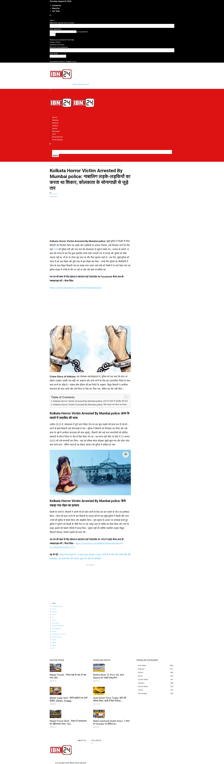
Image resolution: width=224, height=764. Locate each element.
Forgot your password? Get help (62, 40)
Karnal (54, 117)
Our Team (56, 11)
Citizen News (60, 165)
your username (55, 29)
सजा (53, 648)
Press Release (57, 140)
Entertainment (57, 137)
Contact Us (56, 5)
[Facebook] (50, 15)
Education (56, 131)
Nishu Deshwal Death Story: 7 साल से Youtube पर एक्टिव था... (111, 722)
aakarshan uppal (57, 606)
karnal (54, 631)
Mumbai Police (56, 637)
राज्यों (55, 249)
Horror (54, 614)
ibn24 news (55, 623)
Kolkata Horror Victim (58, 634)
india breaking (56, 628)
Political (55, 126)
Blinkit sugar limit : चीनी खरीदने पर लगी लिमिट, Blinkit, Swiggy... (68, 699)
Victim (54, 640)
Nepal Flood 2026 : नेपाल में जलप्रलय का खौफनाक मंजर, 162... (68, 722)
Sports (54, 128)
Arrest (54, 609)
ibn (53, 617)
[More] (128, 200)
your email (54, 53)
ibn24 (54, 620)
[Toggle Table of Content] (125, 397)
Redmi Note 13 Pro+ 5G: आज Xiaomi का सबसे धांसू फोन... (108, 676)
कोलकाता (54, 645)
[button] (50, 90)
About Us (56, 8)
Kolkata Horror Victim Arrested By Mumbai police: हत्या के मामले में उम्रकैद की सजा (90, 401)
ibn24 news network (58, 626)
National (55, 123)
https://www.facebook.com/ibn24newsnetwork (75, 287)
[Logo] (61, 113)
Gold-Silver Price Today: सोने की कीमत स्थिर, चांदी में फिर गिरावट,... (109, 699)
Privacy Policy (55, 42)
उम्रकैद (54, 642)
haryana (54, 612)
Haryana (55, 120)
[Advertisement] (90, 223)
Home (52, 165)
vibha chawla (54, 194)
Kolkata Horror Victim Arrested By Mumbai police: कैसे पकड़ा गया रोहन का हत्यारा (90, 404)
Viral (53, 134)
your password (82, 32)
